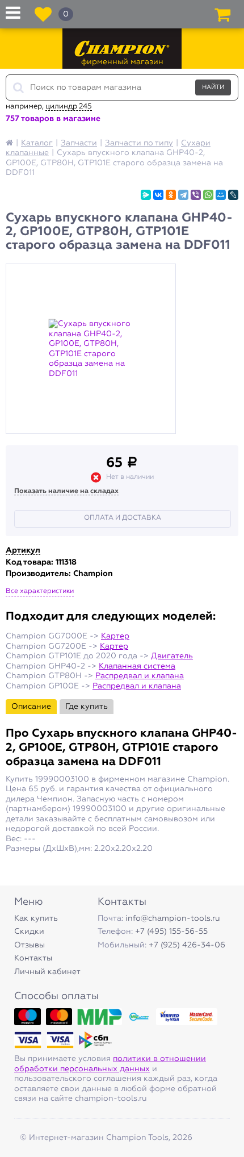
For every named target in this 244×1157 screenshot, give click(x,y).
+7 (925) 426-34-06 (187, 945)
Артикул (23, 550)
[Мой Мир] (221, 195)
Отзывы (29, 945)
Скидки (29, 931)
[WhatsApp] (208, 195)
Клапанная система (137, 666)
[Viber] (196, 195)
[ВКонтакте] (158, 195)
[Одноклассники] (171, 195)
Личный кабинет (47, 972)
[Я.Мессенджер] (146, 195)
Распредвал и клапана (139, 676)
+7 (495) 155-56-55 (171, 931)
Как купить (36, 918)
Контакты (33, 958)
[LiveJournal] (233, 195)
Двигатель (172, 656)
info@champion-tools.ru (172, 918)
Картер (115, 636)
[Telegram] (183, 195)
